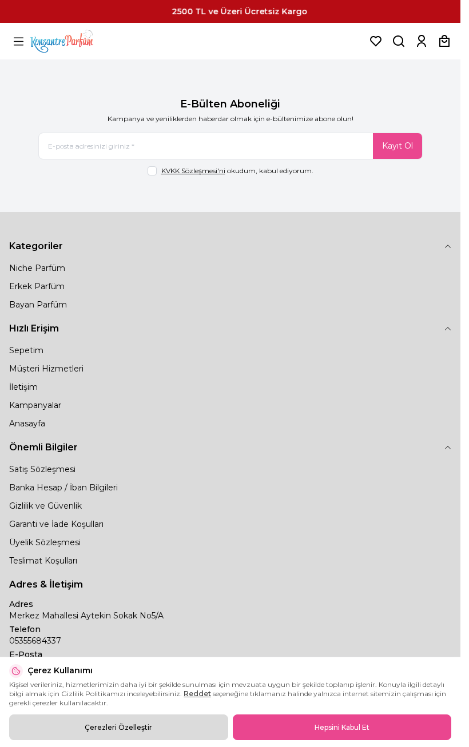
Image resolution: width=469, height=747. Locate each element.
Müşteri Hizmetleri (46, 368)
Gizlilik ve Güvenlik (45, 506)
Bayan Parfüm (38, 304)
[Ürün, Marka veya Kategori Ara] (399, 41)
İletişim (23, 387)
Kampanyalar (35, 405)
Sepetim (26, 350)
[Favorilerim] (376, 41)
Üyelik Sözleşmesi (45, 542)
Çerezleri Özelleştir (118, 727)
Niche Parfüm (37, 268)
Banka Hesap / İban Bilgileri (63, 487)
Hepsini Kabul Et (342, 727)
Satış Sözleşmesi (42, 469)
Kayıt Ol (397, 146)
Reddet (197, 693)
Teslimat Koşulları (43, 561)
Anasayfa (27, 423)
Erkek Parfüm (37, 286)
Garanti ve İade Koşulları (56, 524)
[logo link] (76, 41)
